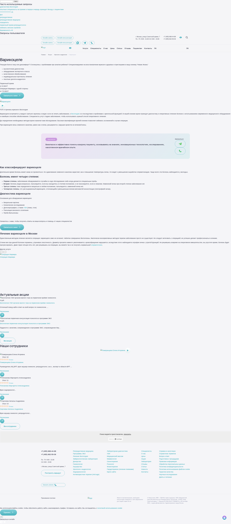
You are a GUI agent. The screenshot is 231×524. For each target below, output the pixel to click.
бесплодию (75, 114)
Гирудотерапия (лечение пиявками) (120, 469)
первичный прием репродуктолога (13, 25)
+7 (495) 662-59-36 (170, 39)
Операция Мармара (7, 257)
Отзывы (144, 464)
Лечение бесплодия (80, 456)
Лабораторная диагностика (117, 451)
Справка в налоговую (167, 451)
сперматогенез (96, 245)
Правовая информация (168, 461)
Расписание (4, 311)
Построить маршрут (53, 473)
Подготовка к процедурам (169, 459)
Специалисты (146, 451)
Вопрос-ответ (164, 456)
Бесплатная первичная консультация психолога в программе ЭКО (25, 323)
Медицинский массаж (115, 456)
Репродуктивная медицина (83, 451)
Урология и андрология (82, 469)
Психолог (110, 464)
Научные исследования (168, 474)
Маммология (112, 459)
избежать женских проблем (10, 28)
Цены (143, 456)
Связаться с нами (11, 96)
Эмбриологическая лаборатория (85, 459)
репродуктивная (6, 17)
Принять (7, 512)
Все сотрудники (10, 426)
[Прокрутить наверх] (1, 517)
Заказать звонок (48, 485)
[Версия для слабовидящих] (180, 37)
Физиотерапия (112, 467)
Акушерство (77, 467)
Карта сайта (111, 472)
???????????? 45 (6, 12)
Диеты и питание (165, 477)
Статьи (144, 467)
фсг (1, 15)
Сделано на (111, 439)
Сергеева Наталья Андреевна (11, 409)
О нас (143, 454)
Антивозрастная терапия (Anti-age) (86, 474)
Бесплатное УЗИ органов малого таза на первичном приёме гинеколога (27, 303)
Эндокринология (79, 472)
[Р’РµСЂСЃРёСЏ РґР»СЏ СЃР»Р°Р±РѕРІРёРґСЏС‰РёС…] (70, 48)
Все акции (8, 341)
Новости (144, 469)
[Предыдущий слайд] (1, 252)
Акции (143, 459)
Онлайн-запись (48, 38)
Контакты (144, 472)
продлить (127, 434)
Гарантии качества (166, 472)
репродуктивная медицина (10, 20)
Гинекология (77, 464)
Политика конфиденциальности (171, 467)
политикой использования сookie (109, 508)
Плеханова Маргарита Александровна (14, 386)
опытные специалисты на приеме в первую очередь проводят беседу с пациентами (32, 9)
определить (4, 22)
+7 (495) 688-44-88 (170, 36)
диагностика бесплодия (9, 7)
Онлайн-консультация (64, 38)
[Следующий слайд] (4, 252)
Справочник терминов (167, 454)
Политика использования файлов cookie (174, 469)
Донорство (77, 461)
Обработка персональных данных (172, 464)
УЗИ (25, 208)
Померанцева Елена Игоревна (11, 362)
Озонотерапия (112, 461)
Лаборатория (146, 461)
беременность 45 (6, 30)
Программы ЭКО (79, 454)
